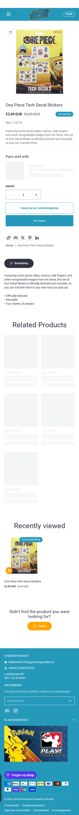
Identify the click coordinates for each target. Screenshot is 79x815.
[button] (68, 14)
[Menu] (8, 14)
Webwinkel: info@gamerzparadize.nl (31, 662)
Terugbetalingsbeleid (33, 805)
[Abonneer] (70, 701)
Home (9, 245)
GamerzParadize (22, 799)
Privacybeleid (11, 805)
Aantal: (10, 186)
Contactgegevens (61, 810)
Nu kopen (39, 220)
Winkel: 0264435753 (21, 668)
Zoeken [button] (42, 626)
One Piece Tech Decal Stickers (35, 245)
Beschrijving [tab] (21, 263)
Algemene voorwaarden (17, 810)
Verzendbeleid (41, 810)
